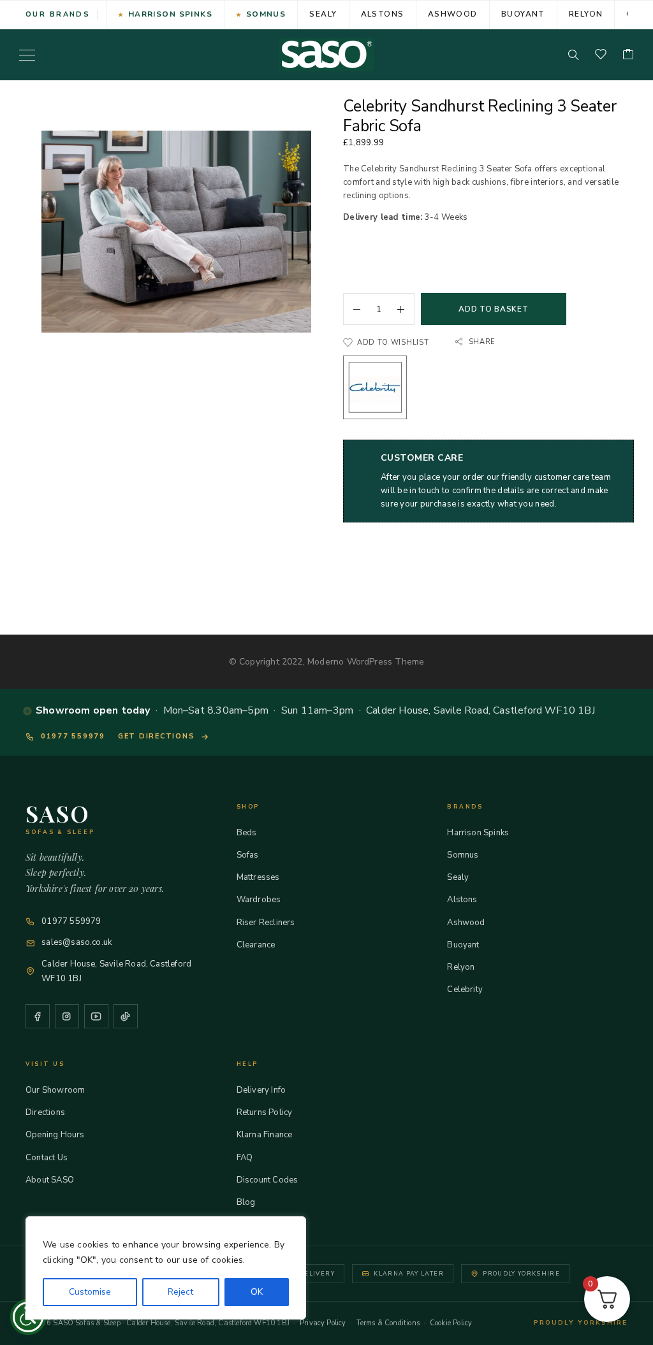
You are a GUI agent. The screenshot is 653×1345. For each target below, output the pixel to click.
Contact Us (47, 1157)
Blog (246, 1202)
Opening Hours (55, 1134)
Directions (45, 1112)
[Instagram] (67, 1016)
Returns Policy (265, 1112)
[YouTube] (96, 1016)
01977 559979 (73, 736)
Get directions (156, 736)
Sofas (248, 855)
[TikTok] (126, 1016)
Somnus (266, 14)
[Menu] (27, 55)
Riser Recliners (266, 922)
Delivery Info (261, 1090)
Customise (90, 1292)
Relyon (586, 14)
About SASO (50, 1180)
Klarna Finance (265, 1134)
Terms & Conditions (388, 1323)
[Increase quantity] (405, 309)
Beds (247, 832)
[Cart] (628, 55)
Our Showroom (55, 1090)
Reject (180, 1292)
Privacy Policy (323, 1323)
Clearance (256, 945)
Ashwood (453, 14)
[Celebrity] (375, 390)
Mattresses (258, 877)
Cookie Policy (451, 1323)
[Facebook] (38, 1016)
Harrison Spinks (170, 14)
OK (257, 1292)
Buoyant (523, 14)
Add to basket (493, 309)
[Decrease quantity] (352, 309)
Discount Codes (267, 1180)
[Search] (573, 55)
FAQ (245, 1157)
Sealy (323, 14)
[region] (166, 1268)
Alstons (382, 14)
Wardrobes (259, 899)
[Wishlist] (600, 55)
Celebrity (465, 989)
